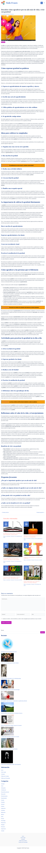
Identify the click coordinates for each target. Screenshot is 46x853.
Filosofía (3, 802)
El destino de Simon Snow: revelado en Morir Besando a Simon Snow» (12, 534)
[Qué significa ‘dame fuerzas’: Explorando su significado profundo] (7, 695)
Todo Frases (12, 3)
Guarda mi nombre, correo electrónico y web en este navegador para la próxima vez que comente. (22, 618)
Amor (2, 785)
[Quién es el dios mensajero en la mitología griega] (4, 670)
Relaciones (3, 822)
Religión (2, 824)
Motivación (3, 812)
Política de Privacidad (5, 778)
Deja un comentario (6, 536)
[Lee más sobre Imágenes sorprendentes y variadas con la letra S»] (33, 549)
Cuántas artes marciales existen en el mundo (10, 736)
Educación (3, 794)
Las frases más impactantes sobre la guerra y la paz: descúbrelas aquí (11, 577)
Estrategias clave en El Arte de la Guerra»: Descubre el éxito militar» (11, 559)
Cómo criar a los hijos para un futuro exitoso (10, 662)
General (12, 14)
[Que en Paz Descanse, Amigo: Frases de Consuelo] (7, 719)
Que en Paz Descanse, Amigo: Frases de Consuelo (11, 725)
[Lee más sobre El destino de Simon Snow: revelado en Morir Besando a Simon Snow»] (12, 526)
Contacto (3, 774)
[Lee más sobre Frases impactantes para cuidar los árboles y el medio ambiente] (33, 572)
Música (2, 814)
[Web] (38, 614)
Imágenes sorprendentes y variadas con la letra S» (33, 557)
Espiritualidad (4, 798)
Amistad (2, 783)
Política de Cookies (5, 776)
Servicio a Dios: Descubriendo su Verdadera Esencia (11, 713)
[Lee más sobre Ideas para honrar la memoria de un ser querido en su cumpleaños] (33, 527)
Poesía (2, 818)
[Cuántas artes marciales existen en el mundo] (7, 731)
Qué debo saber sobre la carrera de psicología (10, 689)
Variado (2, 830)
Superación (3, 828)
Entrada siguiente (41, 512)
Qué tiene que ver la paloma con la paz (9, 651)
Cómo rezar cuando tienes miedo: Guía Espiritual (11, 764)
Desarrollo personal (5, 792)
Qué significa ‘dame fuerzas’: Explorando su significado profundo (14, 700)
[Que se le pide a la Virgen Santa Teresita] (7, 743)
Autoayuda (3, 787)
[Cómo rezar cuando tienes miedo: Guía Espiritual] (7, 756)
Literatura (3, 810)
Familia (2, 800)
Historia (2, 806)
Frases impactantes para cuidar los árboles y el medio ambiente (31, 582)
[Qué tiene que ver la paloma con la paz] (7, 644)
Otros (2, 816)
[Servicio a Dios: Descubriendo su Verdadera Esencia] (7, 707)
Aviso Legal (3, 772)
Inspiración (3, 808)
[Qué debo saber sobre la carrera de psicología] (7, 684)
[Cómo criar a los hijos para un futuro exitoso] (7, 657)
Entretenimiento (4, 796)
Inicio (2, 770)
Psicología (3, 820)
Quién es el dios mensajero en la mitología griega (11, 678)
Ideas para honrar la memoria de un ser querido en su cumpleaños (33, 536)
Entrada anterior (5, 512)
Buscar (2, 630)
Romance (3, 826)
